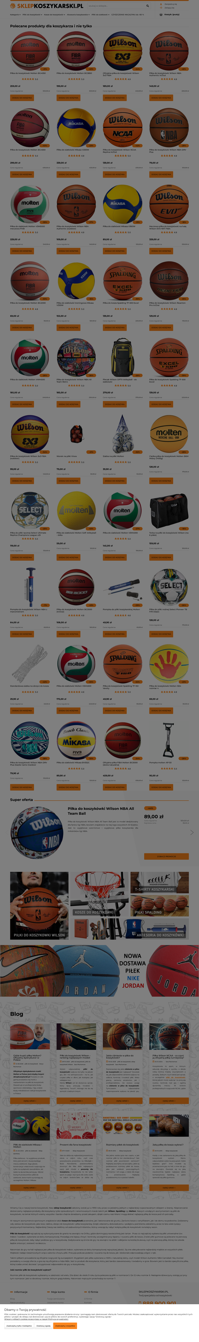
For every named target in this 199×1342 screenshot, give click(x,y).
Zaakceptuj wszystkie (65, 1326)
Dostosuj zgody (43, 1326)
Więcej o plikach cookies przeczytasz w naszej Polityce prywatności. (36, 1319)
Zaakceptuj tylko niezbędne (19, 1326)
